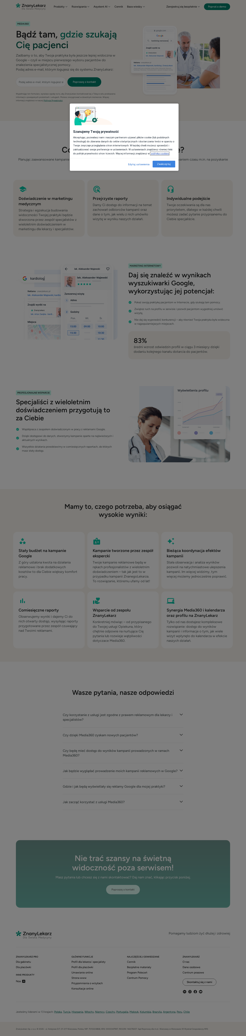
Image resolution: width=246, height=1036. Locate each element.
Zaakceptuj (164, 164)
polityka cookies (159, 153)
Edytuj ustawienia (139, 164)
